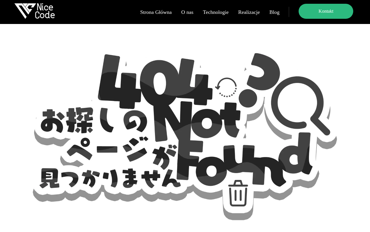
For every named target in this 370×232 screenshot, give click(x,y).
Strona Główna (156, 12)
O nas (187, 12)
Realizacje (249, 12)
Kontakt (326, 11)
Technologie (216, 12)
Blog (274, 12)
